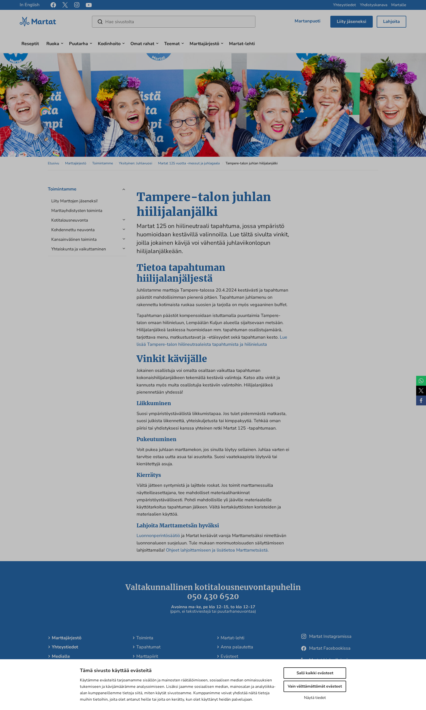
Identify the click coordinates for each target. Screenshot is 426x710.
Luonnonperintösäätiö (159, 535)
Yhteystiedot (344, 5)
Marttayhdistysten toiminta (76, 210)
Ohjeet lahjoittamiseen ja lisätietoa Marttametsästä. (217, 550)
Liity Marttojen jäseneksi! (74, 201)
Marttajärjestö (204, 44)
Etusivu (53, 163)
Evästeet (229, 656)
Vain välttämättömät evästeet (315, 686)
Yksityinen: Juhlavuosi (135, 163)
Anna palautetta (237, 647)
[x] (65, 5)
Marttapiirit (147, 656)
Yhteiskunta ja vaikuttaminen (78, 249)
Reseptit (30, 44)
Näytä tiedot (315, 697)
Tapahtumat (148, 647)
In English (29, 5)
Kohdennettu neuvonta (73, 230)
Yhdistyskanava (373, 5)
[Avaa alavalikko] (62, 42)
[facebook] (53, 5)
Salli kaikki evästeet (315, 673)
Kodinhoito (109, 44)
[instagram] (76, 5)
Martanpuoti (307, 21)
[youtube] (89, 5)
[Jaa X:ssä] (421, 391)
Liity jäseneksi (351, 21)
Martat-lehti (242, 44)
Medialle (61, 656)
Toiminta (144, 638)
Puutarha (78, 44)
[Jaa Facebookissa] (421, 400)
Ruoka (52, 44)
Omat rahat (142, 44)
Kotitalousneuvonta (69, 220)
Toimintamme (102, 163)
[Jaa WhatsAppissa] (421, 381)
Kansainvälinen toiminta (74, 239)
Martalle (398, 5)
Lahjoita (391, 21)
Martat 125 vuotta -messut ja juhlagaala (189, 163)
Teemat (172, 44)
